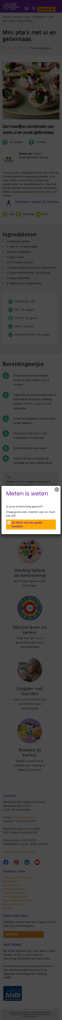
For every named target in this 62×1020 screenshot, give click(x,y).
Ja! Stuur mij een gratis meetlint (27, 524)
